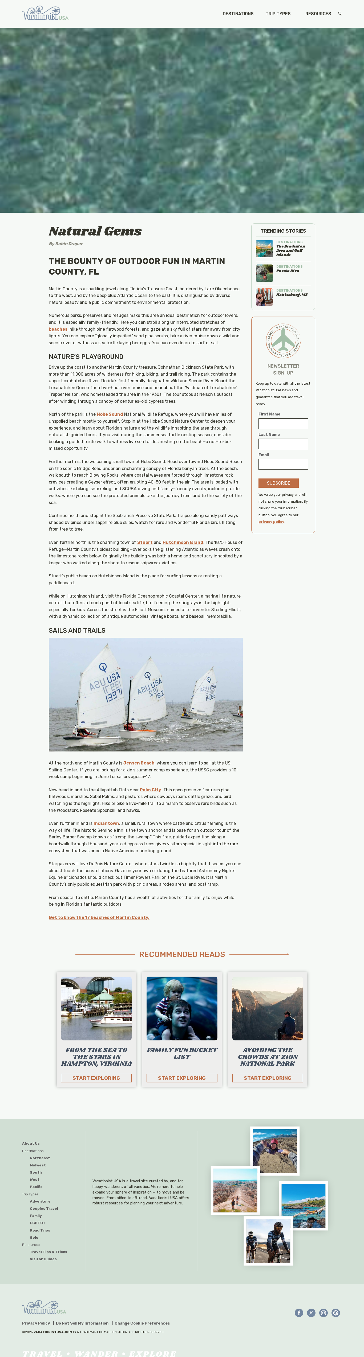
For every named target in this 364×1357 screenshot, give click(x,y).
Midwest (38, 1165)
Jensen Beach (139, 763)
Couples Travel (44, 1208)
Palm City (150, 789)
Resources (318, 14)
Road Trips (40, 1230)
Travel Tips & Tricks (48, 1252)
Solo (34, 1237)
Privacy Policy (36, 1323)
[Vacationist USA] (45, 14)
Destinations (238, 14)
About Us (31, 1143)
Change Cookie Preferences (142, 1323)
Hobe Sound (110, 414)
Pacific (36, 1186)
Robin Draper (69, 243)
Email (263, 455)
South (36, 1172)
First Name (269, 414)
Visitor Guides (43, 1259)
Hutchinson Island (183, 542)
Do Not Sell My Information (82, 1323)
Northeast (40, 1158)
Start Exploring (96, 1078)
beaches (58, 329)
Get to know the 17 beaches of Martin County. (99, 917)
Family (36, 1215)
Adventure (40, 1201)
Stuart (145, 542)
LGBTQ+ (37, 1223)
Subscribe (278, 483)
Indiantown (106, 823)
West (34, 1179)
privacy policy (271, 522)
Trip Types (278, 14)
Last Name (269, 434)
